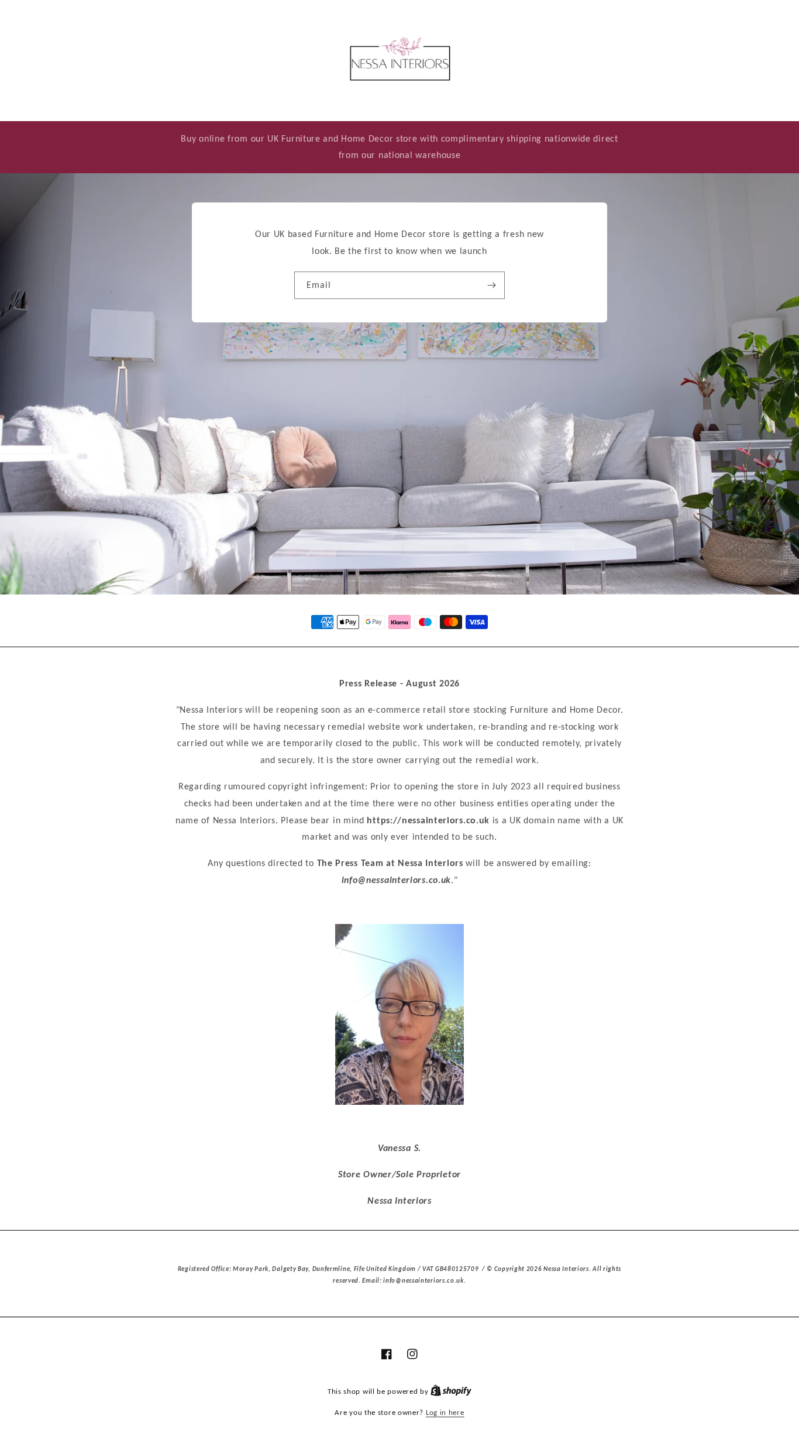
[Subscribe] (491, 285)
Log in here (445, 1412)
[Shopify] (451, 1391)
